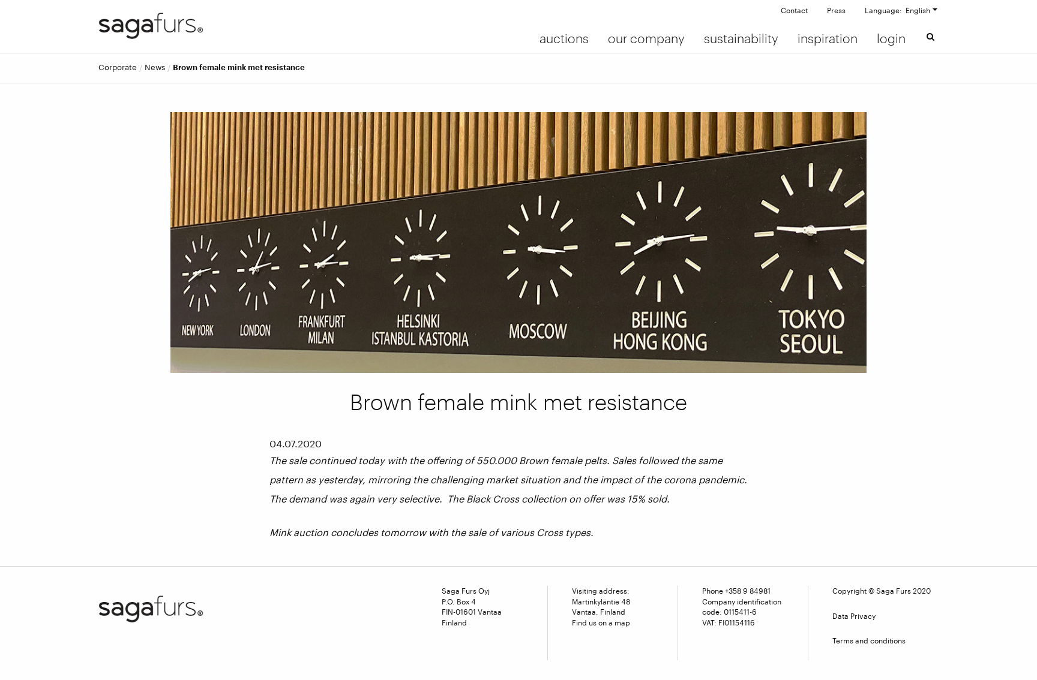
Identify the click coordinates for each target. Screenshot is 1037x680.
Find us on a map (601, 622)
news (155, 67)
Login (891, 38)
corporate (117, 67)
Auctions (564, 38)
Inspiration (828, 38)
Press (836, 10)
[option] (518, 242)
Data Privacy (854, 616)
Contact (794, 10)
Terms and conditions (869, 640)
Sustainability (741, 38)
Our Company (646, 38)
